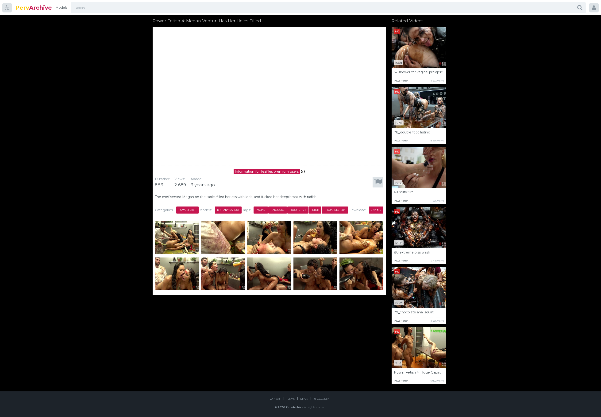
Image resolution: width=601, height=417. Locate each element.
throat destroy (335, 209)
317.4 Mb (376, 209)
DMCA (304, 398)
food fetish (298, 209)
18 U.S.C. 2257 (321, 398)
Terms (290, 398)
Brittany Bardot (228, 209)
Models (61, 7)
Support (275, 398)
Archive (33, 7)
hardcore (278, 209)
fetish (315, 209)
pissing (261, 209)
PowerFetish (187, 209)
